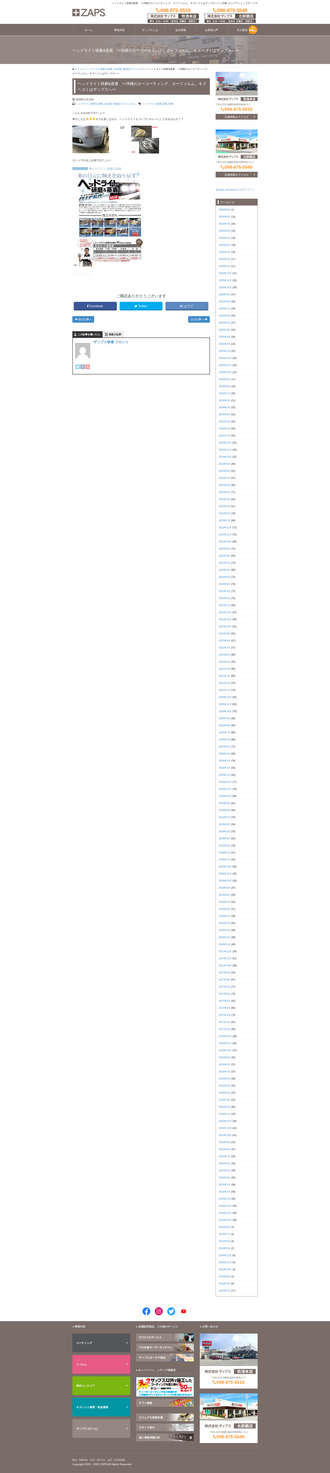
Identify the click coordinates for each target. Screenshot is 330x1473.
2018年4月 (224, 923)
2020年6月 (224, 739)
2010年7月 (224, 1290)
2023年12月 (225, 442)
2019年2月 (224, 852)
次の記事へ (198, 319)
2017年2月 (224, 1022)
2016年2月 (224, 1107)
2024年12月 (225, 358)
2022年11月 (225, 534)
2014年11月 (225, 1213)
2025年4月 (224, 330)
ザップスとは (150, 30)
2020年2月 (224, 768)
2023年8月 (224, 471)
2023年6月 (224, 485)
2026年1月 (224, 266)
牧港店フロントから (134, 69)
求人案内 (242, 30)
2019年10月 (225, 796)
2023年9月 (224, 464)
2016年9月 (224, 1057)
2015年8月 (224, 1149)
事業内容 (119, 30)
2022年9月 (224, 548)
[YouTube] (87, 367)
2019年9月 (224, 803)
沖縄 (170, 103)
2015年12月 (225, 1121)
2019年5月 (224, 831)
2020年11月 (225, 704)
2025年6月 (224, 315)
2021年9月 (224, 633)
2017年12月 (225, 951)
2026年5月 (224, 238)
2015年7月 (224, 1156)
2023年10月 (225, 457)
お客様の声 (211, 30)
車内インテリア (85, 1385)
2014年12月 (225, 1206)
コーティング (84, 1342)
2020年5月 (224, 746)
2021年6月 (224, 654)
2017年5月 (224, 1001)
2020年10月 (225, 711)
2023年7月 (224, 478)
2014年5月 (224, 1248)
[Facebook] (82, 367)
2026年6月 (224, 231)
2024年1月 (224, 435)
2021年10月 (225, 626)
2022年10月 (225, 541)
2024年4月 (224, 414)
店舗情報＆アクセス (237, 116)
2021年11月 (225, 619)
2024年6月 (224, 400)
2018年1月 (224, 944)
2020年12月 (225, 697)
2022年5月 (224, 577)
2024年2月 (224, 428)
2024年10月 (225, 372)
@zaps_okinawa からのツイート (235, 189)
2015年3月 (224, 1184)
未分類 (117, 69)
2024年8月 (224, 386)
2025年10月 (225, 287)
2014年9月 (224, 1227)
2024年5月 (224, 407)
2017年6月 (224, 994)
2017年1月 (224, 1029)
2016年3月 (224, 1100)
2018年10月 (225, 880)
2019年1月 (224, 859)
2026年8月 (224, 216)
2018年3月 (224, 930)
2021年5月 (224, 662)
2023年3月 (224, 506)
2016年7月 (224, 1071)
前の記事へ (85, 319)
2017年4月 (224, 1008)
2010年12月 (225, 1255)
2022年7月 (224, 563)
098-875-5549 (238, 167)
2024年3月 (224, 421)
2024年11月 (225, 365)
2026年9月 (224, 209)
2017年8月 (224, 979)
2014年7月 (224, 1234)
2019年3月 (224, 845)
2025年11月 (225, 280)
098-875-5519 (238, 109)
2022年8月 (224, 556)
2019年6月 (224, 824)
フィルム (81, 1364)
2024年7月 (224, 393)
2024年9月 (224, 379)
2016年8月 (224, 1064)
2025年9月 (224, 294)
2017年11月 (225, 958)
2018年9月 (224, 888)
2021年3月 (224, 676)
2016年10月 (225, 1050)
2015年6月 (224, 1163)
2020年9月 (224, 718)
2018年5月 (224, 916)
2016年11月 (225, 1043)
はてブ (188, 306)
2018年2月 (224, 937)
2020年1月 (224, 775)
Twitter (142, 306)
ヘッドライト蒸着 (152, 103)
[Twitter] (77, 367)
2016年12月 (225, 1036)
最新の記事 (115, 334)
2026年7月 (224, 224)
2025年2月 (224, 344)
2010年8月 (224, 1283)
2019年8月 (224, 810)
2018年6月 (224, 909)
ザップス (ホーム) (87, 1428)
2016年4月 (224, 1093)
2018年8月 (224, 895)
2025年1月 (224, 351)
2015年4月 (224, 1177)
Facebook (96, 306)
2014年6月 (224, 1241)
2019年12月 (225, 782)
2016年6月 (224, 1078)
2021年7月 (224, 647)
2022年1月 (224, 605)
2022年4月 (224, 584)
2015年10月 (225, 1135)
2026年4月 (224, 245)
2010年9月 (224, 1276)
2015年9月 (224, 1142)
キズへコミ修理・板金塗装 (92, 1407)
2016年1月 (224, 1114)
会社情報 (180, 30)
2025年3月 (224, 337)
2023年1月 (224, 520)
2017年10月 (225, 965)
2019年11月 (225, 789)
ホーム (89, 30)
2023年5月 (224, 492)
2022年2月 (224, 598)
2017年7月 (224, 987)
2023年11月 (225, 450)
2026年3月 (224, 252)
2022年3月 (224, 591)
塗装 (164, 103)
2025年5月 (224, 322)
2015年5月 (224, 1170)
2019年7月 (224, 817)
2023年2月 (224, 513)
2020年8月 (224, 725)
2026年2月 (224, 259)
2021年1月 (224, 690)
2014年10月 (225, 1220)
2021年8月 (224, 640)
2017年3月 (224, 1015)
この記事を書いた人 (89, 334)
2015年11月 (225, 1128)
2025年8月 (224, 301)
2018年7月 (224, 902)
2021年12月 (225, 612)
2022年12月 (225, 527)
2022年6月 (224, 570)
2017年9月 (224, 972)
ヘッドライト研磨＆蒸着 (98, 69)
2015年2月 (224, 1191)
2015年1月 (224, 1199)
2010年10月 (225, 1269)
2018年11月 (225, 873)
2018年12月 (225, 866)
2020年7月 (224, 732)
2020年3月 (224, 761)
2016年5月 (224, 1085)
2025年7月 (224, 308)
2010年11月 (225, 1262)
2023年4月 (224, 499)
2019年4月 (224, 838)
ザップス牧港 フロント (111, 342)
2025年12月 (225, 273)
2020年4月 (224, 753)
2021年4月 (224, 669)
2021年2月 (224, 683)
